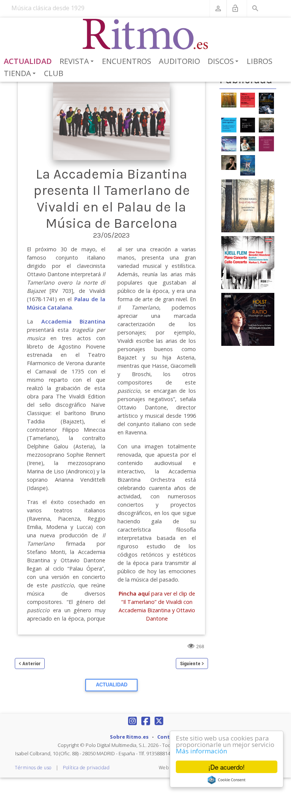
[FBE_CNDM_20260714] (229, 99)
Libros (259, 61)
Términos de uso (33, 767)
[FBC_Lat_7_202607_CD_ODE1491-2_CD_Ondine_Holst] (248, 319)
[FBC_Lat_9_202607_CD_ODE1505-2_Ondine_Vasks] (248, 205)
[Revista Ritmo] (146, 34)
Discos (224, 61)
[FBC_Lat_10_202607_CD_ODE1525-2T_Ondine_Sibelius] (248, 143)
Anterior (31, 663)
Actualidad (28, 61)
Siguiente (190, 663)
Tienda (21, 73)
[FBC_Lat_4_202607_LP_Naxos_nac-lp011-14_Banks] (229, 143)
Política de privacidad (86, 767)
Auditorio (179, 61)
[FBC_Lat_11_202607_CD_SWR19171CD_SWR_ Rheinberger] (266, 143)
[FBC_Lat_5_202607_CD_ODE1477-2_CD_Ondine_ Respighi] (229, 162)
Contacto (169, 736)
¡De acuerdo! (226, 767)
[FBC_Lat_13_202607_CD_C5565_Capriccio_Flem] (248, 262)
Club (53, 73)
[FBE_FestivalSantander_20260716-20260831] (229, 124)
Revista (77, 61)
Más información (201, 751)
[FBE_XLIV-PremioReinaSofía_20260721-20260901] (266, 124)
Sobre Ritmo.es (129, 736)
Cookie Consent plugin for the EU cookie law (227, 780)
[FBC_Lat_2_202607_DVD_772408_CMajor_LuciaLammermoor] (266, 102)
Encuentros (126, 61)
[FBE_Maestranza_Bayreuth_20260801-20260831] (248, 99)
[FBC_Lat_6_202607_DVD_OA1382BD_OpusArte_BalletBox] (248, 165)
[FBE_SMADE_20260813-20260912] (248, 124)
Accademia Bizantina (73, 321)
